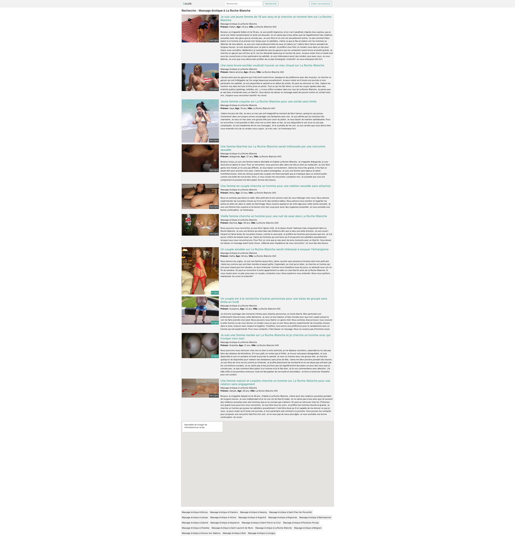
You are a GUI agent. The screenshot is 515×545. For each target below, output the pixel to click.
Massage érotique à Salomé (195, 522)
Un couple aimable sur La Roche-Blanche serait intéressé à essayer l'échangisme (274, 249)
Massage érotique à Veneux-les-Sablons (201, 533)
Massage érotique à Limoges (261, 533)
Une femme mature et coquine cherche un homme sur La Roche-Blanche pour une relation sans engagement (275, 382)
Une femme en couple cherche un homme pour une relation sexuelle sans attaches (275, 186)
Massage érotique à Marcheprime (315, 517)
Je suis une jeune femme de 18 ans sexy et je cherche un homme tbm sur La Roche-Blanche (276, 18)
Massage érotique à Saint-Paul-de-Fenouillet (290, 512)
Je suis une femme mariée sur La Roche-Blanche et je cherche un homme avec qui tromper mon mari (275, 336)
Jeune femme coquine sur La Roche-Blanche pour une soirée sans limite (268, 101)
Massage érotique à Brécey (195, 512)
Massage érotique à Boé (234, 533)
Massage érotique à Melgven (307, 528)
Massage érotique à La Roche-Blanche (273, 528)
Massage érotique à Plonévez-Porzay (301, 522)
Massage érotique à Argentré (252, 517)
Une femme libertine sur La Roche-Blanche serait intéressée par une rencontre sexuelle (272, 148)
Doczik (187, 3)
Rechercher (271, 3)
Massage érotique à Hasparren (225, 522)
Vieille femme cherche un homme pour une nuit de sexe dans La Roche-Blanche (273, 216)
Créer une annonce (320, 3)
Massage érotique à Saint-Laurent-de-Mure (232, 528)
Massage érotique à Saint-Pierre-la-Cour (261, 522)
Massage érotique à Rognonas (282, 517)
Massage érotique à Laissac (195, 517)
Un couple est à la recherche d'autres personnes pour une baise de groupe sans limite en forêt (273, 300)
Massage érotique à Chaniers (224, 512)
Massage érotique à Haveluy (253, 512)
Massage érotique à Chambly (195, 528)
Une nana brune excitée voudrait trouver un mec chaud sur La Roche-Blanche (272, 65)
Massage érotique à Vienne (223, 517)
